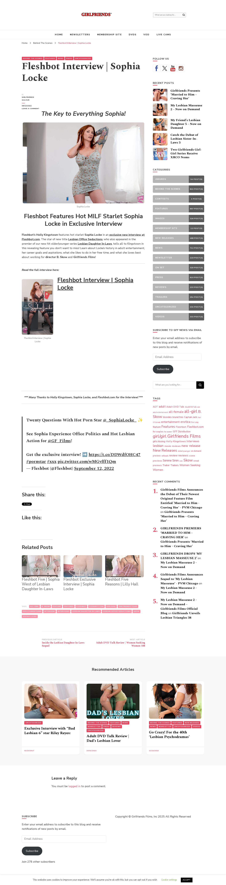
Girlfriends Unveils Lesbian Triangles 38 (180, 615)
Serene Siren (171, 461)
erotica (185, 422)
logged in (74, 786)
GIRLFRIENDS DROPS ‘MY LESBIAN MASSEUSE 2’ (181, 555)
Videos (196, 727)
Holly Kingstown (32, 611)
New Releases (165, 450)
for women (168, 432)
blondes (167, 417)
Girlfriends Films (128, 606)
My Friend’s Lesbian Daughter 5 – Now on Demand (185, 124)
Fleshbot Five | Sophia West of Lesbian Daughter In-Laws (41, 584)
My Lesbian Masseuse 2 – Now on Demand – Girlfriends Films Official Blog (179, 607)
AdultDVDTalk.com (192, 407)
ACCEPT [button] (187, 880)
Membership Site (109, 34)
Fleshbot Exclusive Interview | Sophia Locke (79, 584)
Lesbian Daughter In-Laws (86, 611)
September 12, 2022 (94, 468)
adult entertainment (160, 412)
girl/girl (111, 606)
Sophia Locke (30, 616)
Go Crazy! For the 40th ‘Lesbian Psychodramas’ (169, 735)
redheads (164, 456)
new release (190, 445)
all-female (176, 412)
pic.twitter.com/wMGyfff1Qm (86, 461)
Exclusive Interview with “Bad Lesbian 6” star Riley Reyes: (49, 731)
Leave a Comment (32, 108)
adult (162, 407)
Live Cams (164, 34)
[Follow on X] (164, 68)
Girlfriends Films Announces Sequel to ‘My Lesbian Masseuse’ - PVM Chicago (182, 579)
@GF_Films (59, 441)
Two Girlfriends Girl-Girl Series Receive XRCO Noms (186, 153)
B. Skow (46, 606)
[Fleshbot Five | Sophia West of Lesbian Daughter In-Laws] (41, 566)
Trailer (166, 465)
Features (50, 58)
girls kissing (159, 441)
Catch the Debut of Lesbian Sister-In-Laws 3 (184, 139)
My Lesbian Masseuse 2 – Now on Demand (186, 107)
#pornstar (36, 461)
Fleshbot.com (96, 606)
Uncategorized (83, 58)
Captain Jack (190, 417)
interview (49, 611)
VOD (146, 34)
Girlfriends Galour (28, 98)
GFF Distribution (181, 431)
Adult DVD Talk (175, 407)
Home (59, 34)
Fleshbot (81, 606)
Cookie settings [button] (169, 879)
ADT (155, 406)
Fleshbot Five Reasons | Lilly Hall (121, 582)
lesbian (158, 446)
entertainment (170, 422)
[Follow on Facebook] (156, 68)
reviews (183, 455)
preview (157, 455)
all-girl (34, 606)
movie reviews (172, 446)
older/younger (184, 451)
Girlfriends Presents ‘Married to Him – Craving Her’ (185, 94)
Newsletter (94, 727)
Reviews (116, 727)
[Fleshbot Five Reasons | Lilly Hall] (124, 566)
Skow (136, 611)
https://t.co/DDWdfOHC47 (115, 454)
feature (57, 606)
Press (69, 58)
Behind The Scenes (32, 58)
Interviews (63, 611)
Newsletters (80, 34)
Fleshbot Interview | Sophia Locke (95, 284)
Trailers (174, 465)
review (173, 455)
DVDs (132, 34)
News (60, 58)
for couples (158, 431)
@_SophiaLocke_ (120, 420)
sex (181, 460)
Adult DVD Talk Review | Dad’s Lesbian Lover (108, 738)
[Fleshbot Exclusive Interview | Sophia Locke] (82, 566)
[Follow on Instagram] (181, 68)
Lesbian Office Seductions (117, 611)
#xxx (51, 461)
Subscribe (163, 369)
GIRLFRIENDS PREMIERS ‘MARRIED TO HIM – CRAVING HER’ (181, 533)
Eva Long (194, 422)
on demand (196, 451)
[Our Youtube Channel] (172, 68)
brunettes (177, 417)
